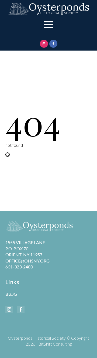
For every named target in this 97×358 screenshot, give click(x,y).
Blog (11, 293)
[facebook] (53, 44)
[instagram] (44, 44)
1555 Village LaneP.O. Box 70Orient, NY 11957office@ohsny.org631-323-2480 (27, 254)
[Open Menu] (48, 24)
